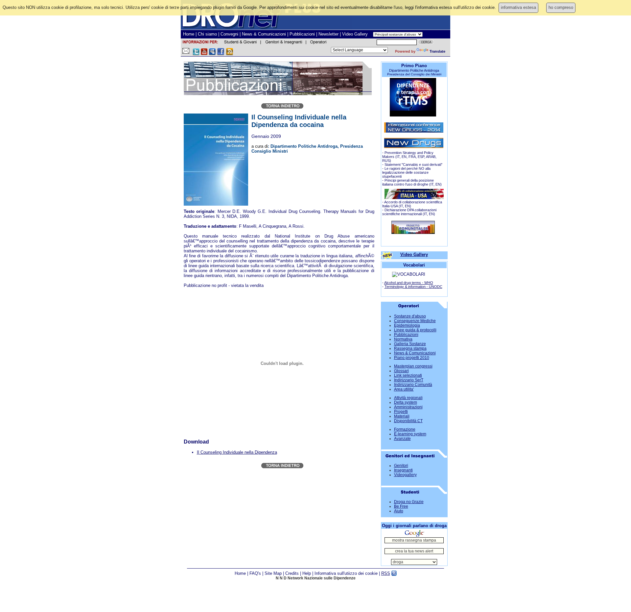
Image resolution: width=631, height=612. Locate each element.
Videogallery (405, 474)
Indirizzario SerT (408, 380)
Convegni (229, 34)
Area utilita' (404, 389)
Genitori (401, 465)
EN (404, 157)
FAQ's (255, 573)
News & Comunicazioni (264, 34)
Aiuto (398, 511)
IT (398, 157)
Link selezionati (408, 375)
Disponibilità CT (408, 421)
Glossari (401, 371)
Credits (292, 573)
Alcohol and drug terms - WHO (408, 283)
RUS (386, 161)
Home (188, 34)
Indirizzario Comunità (413, 384)
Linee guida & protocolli (415, 330)
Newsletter (328, 34)
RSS (385, 573)
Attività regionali (408, 397)
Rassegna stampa (410, 348)
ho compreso (561, 7)
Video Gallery (355, 34)
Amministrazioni (408, 407)
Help (306, 573)
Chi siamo (207, 34)
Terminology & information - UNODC (413, 287)
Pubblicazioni (302, 34)
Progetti (401, 411)
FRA (412, 157)
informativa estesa (518, 7)
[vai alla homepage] (413, 232)
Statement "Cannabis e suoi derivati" (413, 164)
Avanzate (402, 438)
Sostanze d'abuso (410, 316)
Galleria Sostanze (410, 344)
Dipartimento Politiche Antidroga (414, 70)
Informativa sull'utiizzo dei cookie (346, 573)
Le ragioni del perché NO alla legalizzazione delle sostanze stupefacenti (406, 172)
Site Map (273, 573)
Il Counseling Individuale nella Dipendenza (237, 452)
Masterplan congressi (413, 366)
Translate (437, 51)
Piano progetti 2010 (411, 357)
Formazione (404, 429)
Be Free (401, 506)
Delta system (405, 402)
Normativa (403, 339)
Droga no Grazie (409, 501)
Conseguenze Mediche (415, 321)
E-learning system (410, 434)
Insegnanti (403, 470)
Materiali (401, 416)
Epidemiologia (407, 325)
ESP (421, 157)
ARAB (430, 157)
